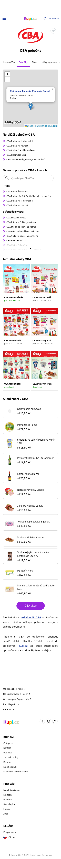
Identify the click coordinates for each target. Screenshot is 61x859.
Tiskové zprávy (10, 757)
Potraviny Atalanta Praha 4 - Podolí (30, 91)
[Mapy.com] (55, 722)
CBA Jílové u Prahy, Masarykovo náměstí (25, 159)
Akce (34, 62)
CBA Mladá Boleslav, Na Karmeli (21, 227)
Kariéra (7, 762)
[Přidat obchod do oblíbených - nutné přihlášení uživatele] (53, 31)
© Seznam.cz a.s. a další (46, 125)
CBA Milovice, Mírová (16, 218)
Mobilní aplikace (11, 790)
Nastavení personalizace (15, 771)
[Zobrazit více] (30, 248)
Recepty (7, 799)
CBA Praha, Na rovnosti (17, 146)
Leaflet (30, 125)
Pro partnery (9, 832)
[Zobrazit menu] (4, 19)
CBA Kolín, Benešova (16, 240)
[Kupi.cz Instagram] (48, 722)
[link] (16, 284)
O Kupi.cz (8, 743)
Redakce (7, 752)
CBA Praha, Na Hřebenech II (19, 141)
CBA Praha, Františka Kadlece (20, 150)
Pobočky (23, 62)
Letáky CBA (9, 62)
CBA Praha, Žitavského (17, 192)
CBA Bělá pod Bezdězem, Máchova (22, 231)
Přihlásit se (54, 19)
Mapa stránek (10, 767)
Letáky (6, 809)
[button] (30, 106)
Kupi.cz (23, 645)
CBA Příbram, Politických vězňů (21, 222)
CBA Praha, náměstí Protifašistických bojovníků (28, 196)
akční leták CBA (31, 617)
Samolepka (9, 804)
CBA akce (31, 605)
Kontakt (7, 748)
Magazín (7, 795)
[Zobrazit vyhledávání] (45, 18)
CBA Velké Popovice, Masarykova (22, 236)
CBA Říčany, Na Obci (16, 155)
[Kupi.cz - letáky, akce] (30, 19)
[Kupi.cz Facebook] (42, 722)
